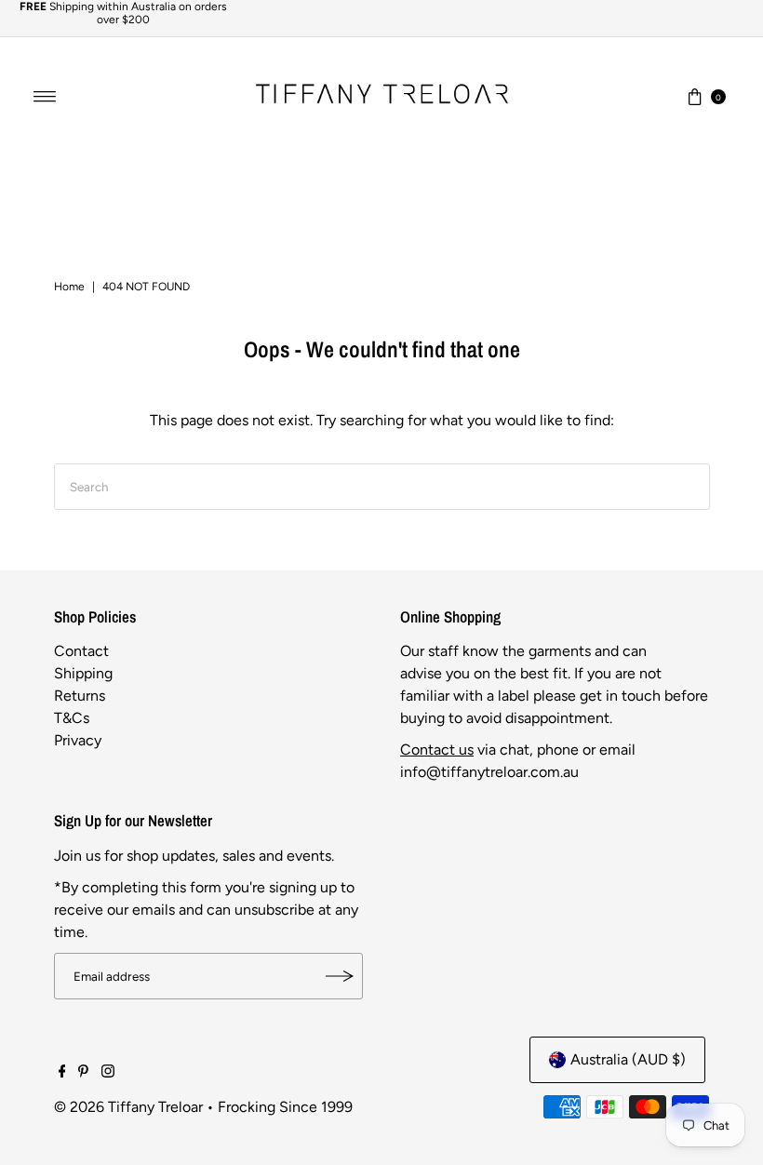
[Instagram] (107, 1073)
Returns (79, 695)
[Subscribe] (339, 976)
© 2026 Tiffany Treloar (128, 1107)
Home (69, 286)
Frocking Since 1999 (285, 1107)
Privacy (77, 740)
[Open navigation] (45, 97)
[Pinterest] (83, 1073)
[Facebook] (62, 1073)
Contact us (437, 749)
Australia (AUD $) (628, 1059)
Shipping (83, 673)
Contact (81, 651)
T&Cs (71, 718)
